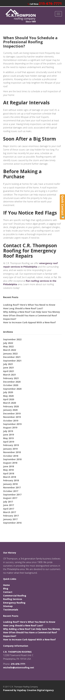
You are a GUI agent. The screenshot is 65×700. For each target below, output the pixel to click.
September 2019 (12, 424)
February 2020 (11, 406)
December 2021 (12, 357)
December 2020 (12, 381)
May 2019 (8, 438)
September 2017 (12, 494)
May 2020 (8, 395)
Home (6, 585)
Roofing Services (12, 599)
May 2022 (8, 346)
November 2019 (12, 416)
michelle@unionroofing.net (18, 667)
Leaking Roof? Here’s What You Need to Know (29, 304)
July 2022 (8, 343)
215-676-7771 (50, 3)
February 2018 (11, 480)
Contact (7, 591)
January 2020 (10, 409)
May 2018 (8, 469)
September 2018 (12, 459)
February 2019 (11, 445)
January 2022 (10, 353)
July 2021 (8, 364)
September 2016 (12, 522)
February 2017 (11, 515)
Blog (5, 588)
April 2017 (8, 508)
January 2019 (10, 448)
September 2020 (12, 388)
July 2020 (8, 392)
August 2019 (10, 427)
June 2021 (8, 367)
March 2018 (9, 476)
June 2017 (8, 505)
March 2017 (9, 512)
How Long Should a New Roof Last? (23, 308)
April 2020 (8, 399)
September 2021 (12, 360)
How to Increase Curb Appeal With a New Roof (29, 322)
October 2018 (10, 455)
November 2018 (12, 452)
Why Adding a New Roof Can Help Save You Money (31, 311)
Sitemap (8, 606)
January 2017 (10, 519)
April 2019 (8, 441)
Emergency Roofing (14, 602)
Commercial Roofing (14, 595)
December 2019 (12, 413)
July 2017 (8, 501)
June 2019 (8, 434)
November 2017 (12, 487)
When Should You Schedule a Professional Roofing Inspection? (30, 42)
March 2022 (9, 349)
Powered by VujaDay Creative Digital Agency (28, 690)
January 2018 (10, 484)
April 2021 (8, 371)
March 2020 (9, 402)
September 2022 (12, 339)
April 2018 (8, 473)
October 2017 (10, 491)
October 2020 (10, 385)
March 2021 (9, 374)
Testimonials (10, 609)
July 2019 (8, 431)
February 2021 (11, 378)
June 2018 (8, 466)
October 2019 (10, 420)
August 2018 (10, 462)
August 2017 (10, 498)
